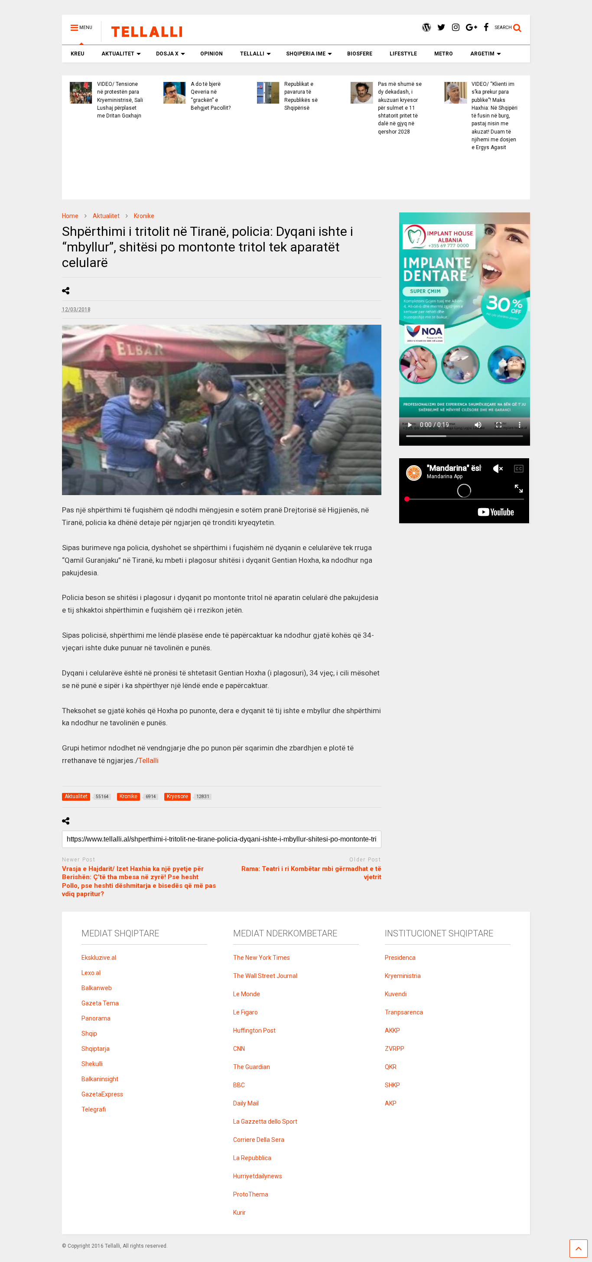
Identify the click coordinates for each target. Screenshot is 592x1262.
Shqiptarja (95, 1048)
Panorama (96, 1018)
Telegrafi (93, 1109)
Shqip (89, 1033)
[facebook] (486, 27)
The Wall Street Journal (265, 975)
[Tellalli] (142, 38)
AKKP (392, 1030)
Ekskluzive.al (98, 957)
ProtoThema (250, 1194)
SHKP (392, 1085)
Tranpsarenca (404, 1012)
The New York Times (261, 957)
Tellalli (148, 760)
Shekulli (92, 1063)
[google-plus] (471, 27)
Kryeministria (403, 975)
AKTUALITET (117, 54)
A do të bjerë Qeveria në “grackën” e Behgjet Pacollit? (209, 96)
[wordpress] (426, 27)
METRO (443, 54)
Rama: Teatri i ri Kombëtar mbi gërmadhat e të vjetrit (311, 873)
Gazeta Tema (100, 1003)
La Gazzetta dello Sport (265, 1121)
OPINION (211, 54)
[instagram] (455, 27)
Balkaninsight (99, 1079)
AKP (391, 1103)
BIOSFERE (359, 54)
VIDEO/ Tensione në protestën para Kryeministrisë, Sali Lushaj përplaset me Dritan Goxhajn (119, 100)
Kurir (239, 1212)
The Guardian (251, 1066)
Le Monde (246, 994)
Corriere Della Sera (258, 1139)
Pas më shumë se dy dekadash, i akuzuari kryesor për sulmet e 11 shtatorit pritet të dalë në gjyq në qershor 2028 (398, 108)
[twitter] (441, 27)
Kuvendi (396, 994)
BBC (239, 1085)
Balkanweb (96, 988)
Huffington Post (254, 1030)
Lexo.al (91, 972)
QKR (391, 1066)
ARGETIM (482, 54)
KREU (77, 54)
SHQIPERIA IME (305, 54)
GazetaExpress (102, 1094)
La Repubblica (252, 1157)
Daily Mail (246, 1103)
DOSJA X (167, 54)
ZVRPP (394, 1048)
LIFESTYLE (403, 54)
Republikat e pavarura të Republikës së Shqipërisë (299, 96)
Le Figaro (245, 1012)
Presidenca (400, 957)
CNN (239, 1048)
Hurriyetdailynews (257, 1176)
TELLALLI (252, 54)
